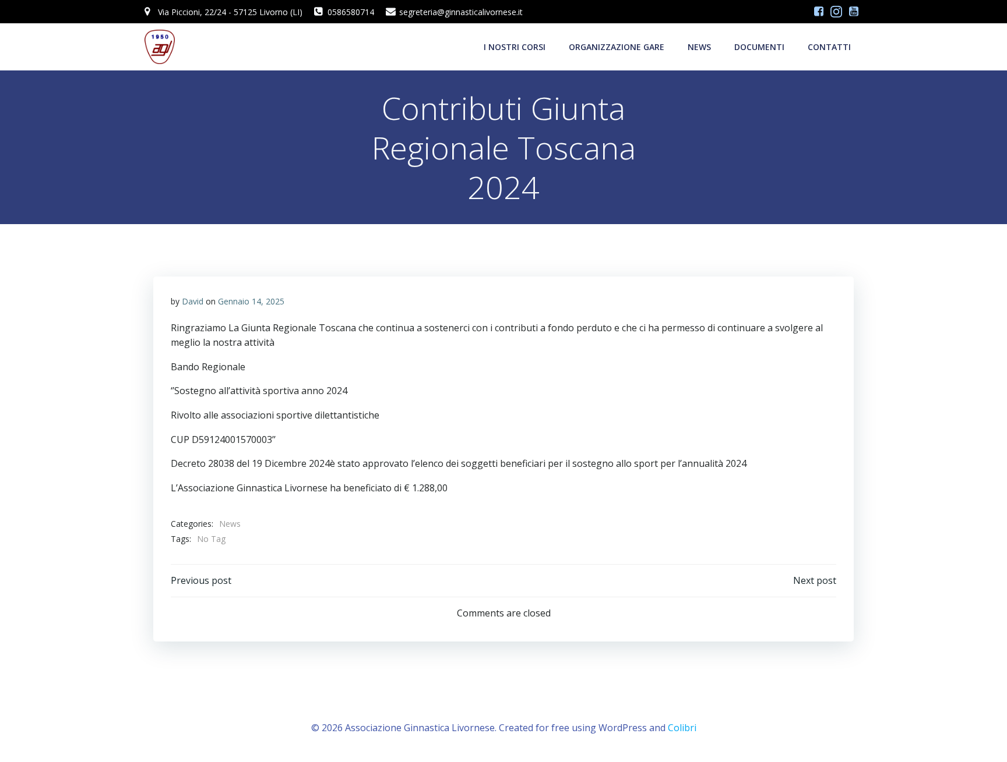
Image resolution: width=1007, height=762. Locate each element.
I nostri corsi (514, 46)
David (192, 301)
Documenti (759, 46)
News (699, 46)
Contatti (829, 46)
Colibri (682, 727)
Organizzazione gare (616, 46)
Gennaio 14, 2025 (251, 301)
